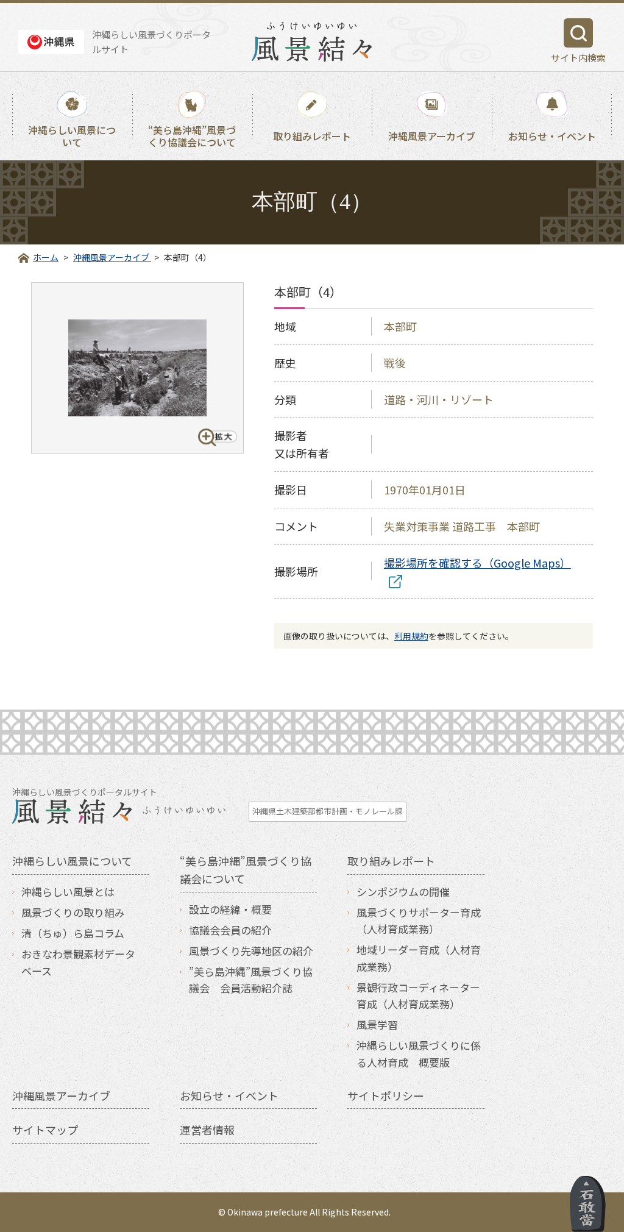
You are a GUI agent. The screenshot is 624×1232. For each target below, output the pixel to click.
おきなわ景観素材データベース (78, 962)
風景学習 (377, 1024)
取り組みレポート (312, 136)
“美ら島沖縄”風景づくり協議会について (192, 135)
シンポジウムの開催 (403, 891)
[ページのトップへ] (588, 1204)
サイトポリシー (385, 1095)
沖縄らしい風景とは (68, 891)
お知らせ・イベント (552, 136)
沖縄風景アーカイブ (431, 136)
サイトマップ (45, 1130)
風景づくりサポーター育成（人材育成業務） (418, 920)
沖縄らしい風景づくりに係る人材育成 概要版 (418, 1053)
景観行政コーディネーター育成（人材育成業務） (418, 995)
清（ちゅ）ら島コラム (72, 933)
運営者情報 (207, 1130)
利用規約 (411, 636)
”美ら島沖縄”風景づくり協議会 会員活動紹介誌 (251, 979)
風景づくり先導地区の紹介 (251, 950)
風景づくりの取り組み (73, 912)
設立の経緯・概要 (230, 909)
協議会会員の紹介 (230, 930)
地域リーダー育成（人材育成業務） (418, 958)
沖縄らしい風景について (72, 135)
